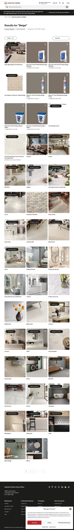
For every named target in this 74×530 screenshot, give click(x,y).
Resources (8, 501)
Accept (34, 522)
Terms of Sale (24, 511)
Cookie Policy (45, 526)
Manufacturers (8, 509)
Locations (40, 506)
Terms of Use (24, 509)
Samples (7, 511)
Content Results (20, 29)
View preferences (64, 522)
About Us (40, 503)
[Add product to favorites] (23, 44)
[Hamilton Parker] (12, 3)
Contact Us (23, 503)
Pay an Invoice (24, 514)
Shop (9, 16)
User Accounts (59, 501)
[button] (70, 509)
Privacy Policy (52, 526)
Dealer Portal (57, 506)
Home (6, 16)
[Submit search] (7, 7)
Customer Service (27, 501)
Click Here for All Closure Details (59, 12)
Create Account (58, 503)
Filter (9, 38)
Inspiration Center (9, 506)
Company (41, 501)
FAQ (6, 514)
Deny (49, 522)
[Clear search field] (64, 7)
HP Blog (6, 503)
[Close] (72, 12)
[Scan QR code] (67, 7)
